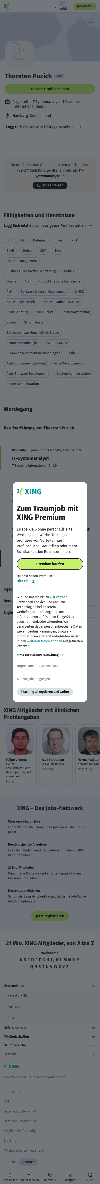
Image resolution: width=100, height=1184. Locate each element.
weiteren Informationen (44, 641)
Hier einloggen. (28, 581)
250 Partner (58, 597)
